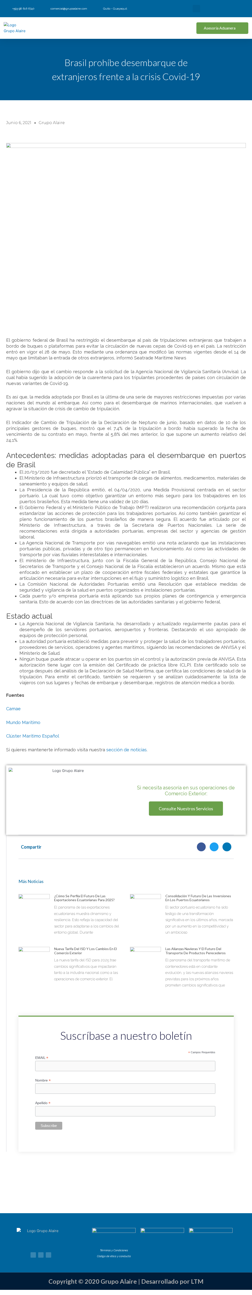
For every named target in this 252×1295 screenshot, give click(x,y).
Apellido (42, 1103)
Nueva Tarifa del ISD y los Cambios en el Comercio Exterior (85, 951)
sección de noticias (126, 749)
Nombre (43, 1080)
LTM (197, 1281)
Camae (13, 708)
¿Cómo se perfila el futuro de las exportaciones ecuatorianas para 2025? (84, 898)
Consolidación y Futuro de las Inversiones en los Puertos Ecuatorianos (198, 898)
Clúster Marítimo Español (32, 736)
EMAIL (41, 1057)
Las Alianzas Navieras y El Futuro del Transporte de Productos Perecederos (195, 951)
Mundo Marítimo (23, 722)
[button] (196, 8)
